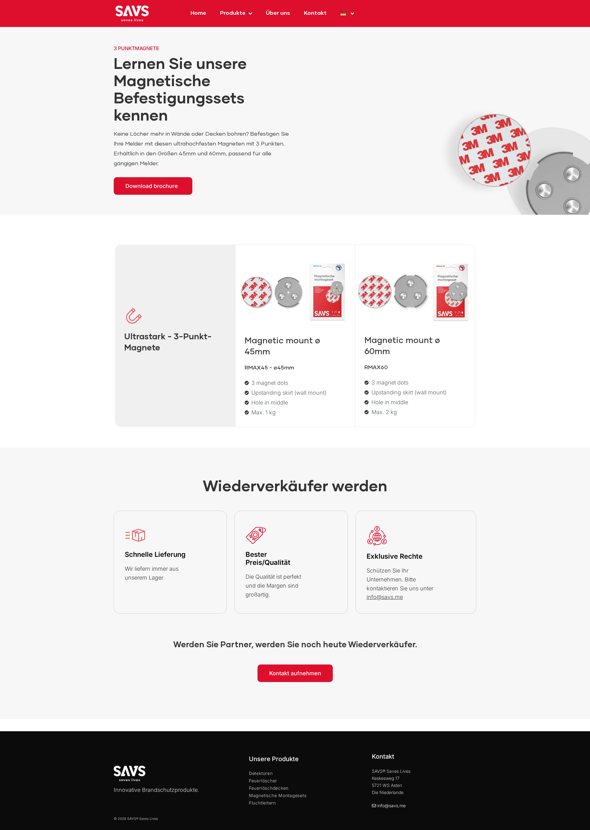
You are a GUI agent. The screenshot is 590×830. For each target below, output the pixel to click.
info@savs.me (391, 805)
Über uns (278, 13)
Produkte (233, 13)
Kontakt (315, 13)
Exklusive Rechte (395, 556)
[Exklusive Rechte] (377, 535)
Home (198, 13)
